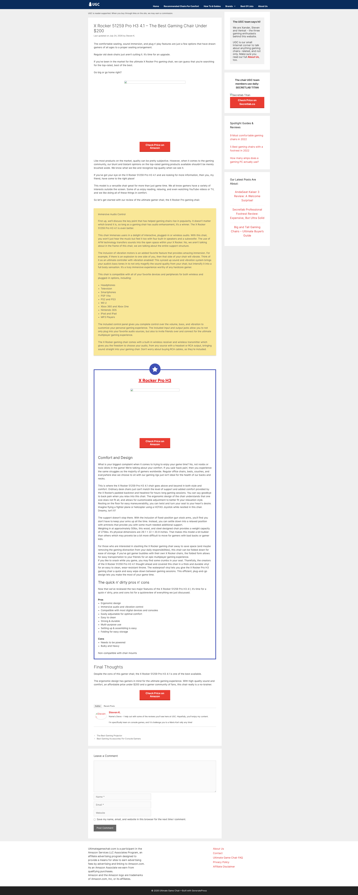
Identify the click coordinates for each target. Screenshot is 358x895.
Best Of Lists (247, 6)
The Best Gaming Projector (109, 735)
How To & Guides (212, 6)
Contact (218, 853)
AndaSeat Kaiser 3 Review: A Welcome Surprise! (247, 196)
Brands (229, 6)
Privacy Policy (221, 862)
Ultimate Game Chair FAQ (228, 857)
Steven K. (115, 712)
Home (156, 6)
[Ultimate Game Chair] (94, 4)
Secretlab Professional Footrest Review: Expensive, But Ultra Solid (247, 214)
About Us (263, 6)
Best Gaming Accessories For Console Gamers (119, 738)
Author (97, 706)
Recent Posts (109, 706)
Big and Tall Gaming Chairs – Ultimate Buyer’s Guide (247, 231)
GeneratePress (199, 890)
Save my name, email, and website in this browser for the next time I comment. (141, 819)
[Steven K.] (101, 718)
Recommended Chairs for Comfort (181, 6)
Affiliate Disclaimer (224, 866)
